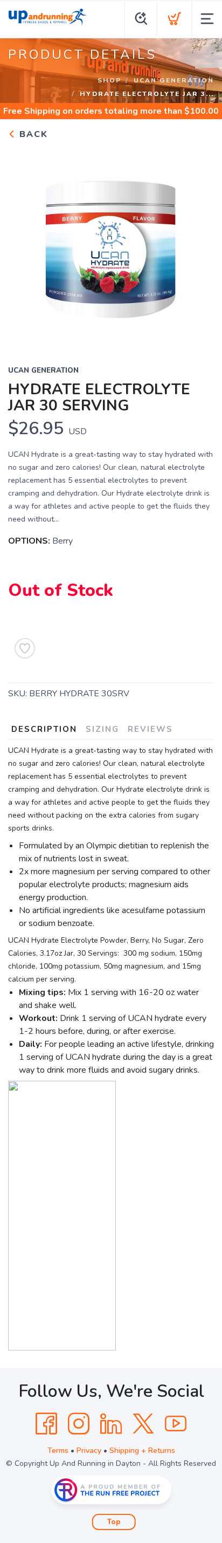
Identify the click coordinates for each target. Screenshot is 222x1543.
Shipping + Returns (142, 1450)
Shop (109, 80)
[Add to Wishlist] (25, 648)
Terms (57, 1450)
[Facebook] (46, 1424)
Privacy (89, 1450)
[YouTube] (175, 1424)
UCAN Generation (174, 80)
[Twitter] (143, 1424)
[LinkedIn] (111, 1424)
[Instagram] (79, 1424)
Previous (25, 245)
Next (197, 245)
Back (32, 134)
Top (114, 1522)
